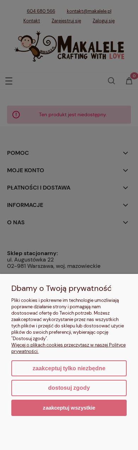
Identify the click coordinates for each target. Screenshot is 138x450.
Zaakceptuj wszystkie (69, 408)
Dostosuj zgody (69, 388)
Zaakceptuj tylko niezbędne (69, 368)
